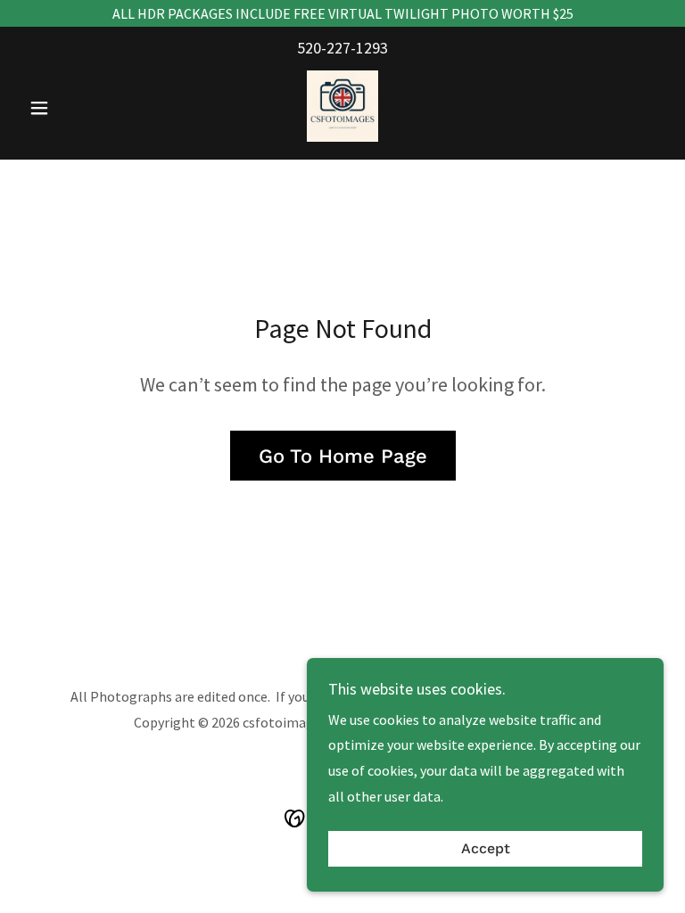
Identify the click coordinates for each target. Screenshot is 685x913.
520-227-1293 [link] (342, 47)
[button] (69, 108)
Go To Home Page (343, 456)
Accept (485, 849)
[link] (342, 106)
